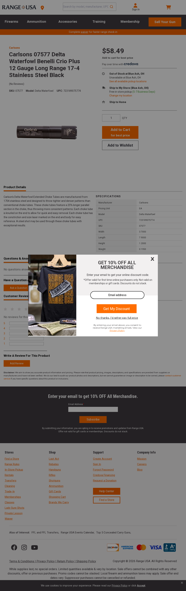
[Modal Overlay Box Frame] (93, 295)
